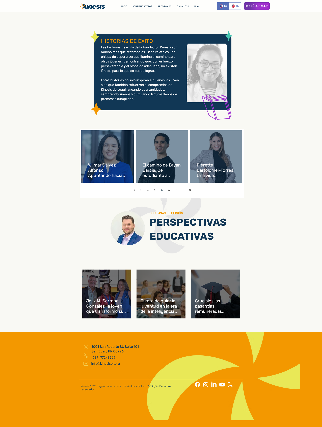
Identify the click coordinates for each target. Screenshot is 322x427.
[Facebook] (197, 384)
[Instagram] (205, 384)
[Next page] (183, 190)
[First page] (134, 190)
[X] (230, 384)
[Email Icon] (86, 363)
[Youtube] (222, 384)
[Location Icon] (86, 347)
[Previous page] (141, 190)
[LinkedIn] (214, 384)
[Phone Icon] (86, 355)
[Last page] (190, 190)
